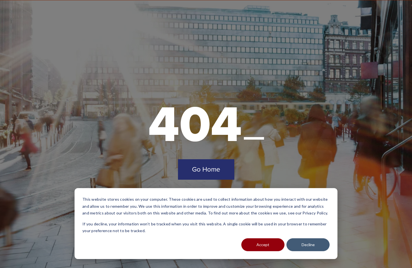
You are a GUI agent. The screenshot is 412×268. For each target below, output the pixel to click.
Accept (262, 244)
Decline (308, 244)
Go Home (206, 169)
